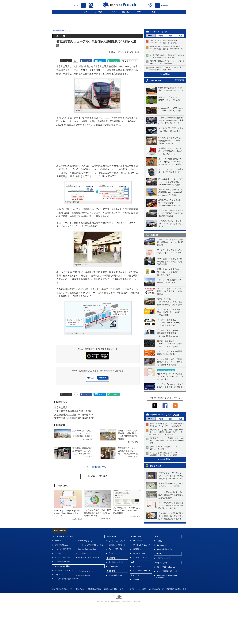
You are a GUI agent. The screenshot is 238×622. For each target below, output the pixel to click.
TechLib (136, 579)
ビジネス (98, 12)
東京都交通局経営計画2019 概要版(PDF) (74, 418)
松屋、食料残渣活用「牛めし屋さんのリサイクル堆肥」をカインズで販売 (169, 272)
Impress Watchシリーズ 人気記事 (165, 415)
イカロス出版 (136, 537)
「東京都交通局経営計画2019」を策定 (73, 411)
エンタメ (126, 12)
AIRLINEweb (137, 541)
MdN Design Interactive (141, 570)
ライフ (112, 12)
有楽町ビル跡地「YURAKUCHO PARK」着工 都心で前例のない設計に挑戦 (170, 302)
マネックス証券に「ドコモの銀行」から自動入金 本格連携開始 (169, 291)
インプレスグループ (156, 589)
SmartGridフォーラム (86, 541)
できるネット (60, 575)
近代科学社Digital (115, 575)
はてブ (101, 61)
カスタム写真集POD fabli (167, 571)
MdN (132, 562)
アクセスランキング (158, 31)
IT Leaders (59, 553)
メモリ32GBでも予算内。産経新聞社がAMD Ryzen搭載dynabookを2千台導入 (170, 192)
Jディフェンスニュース (141, 545)
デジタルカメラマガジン (64, 570)
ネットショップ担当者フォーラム (90, 545)
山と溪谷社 (111, 558)
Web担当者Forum (61, 545)
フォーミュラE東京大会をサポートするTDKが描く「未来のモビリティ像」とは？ (170, 120)
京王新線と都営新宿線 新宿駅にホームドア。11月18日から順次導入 (82, 451)
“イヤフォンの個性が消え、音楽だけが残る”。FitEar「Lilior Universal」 (170, 140)
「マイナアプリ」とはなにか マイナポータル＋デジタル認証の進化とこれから (171, 505)
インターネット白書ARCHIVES (66, 579)
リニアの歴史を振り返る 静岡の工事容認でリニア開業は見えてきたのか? (170, 495)
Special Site (155, 80)
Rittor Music (111, 537)
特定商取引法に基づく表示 (176, 589)
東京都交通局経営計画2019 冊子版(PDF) (74, 414)
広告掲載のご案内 (94, 589)
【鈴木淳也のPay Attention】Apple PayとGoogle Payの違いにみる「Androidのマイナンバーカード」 (166, 49)
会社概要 (142, 589)
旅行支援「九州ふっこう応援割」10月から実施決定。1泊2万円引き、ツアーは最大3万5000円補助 (166, 440)
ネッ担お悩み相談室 (62, 561)
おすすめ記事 (155, 466)
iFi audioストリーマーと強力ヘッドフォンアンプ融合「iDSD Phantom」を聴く (170, 182)
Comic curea (161, 545)
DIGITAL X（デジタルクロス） (89, 557)
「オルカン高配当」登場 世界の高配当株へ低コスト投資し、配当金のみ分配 (97, 513)
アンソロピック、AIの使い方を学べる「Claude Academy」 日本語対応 (126, 510)
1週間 (170, 36)
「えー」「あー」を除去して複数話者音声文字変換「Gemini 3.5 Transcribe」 (169, 333)
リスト (76, 61)
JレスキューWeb (139, 553)
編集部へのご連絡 (110, 589)
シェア (88, 61)
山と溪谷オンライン (116, 562)
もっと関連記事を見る (96, 467)
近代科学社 (111, 571)
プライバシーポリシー (128, 589)
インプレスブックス (85, 571)
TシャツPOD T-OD (116, 549)
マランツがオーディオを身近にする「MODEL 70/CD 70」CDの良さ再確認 (171, 213)
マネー (140, 12)
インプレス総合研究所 (63, 549)
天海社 (159, 541)
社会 (154, 12)
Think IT (58, 541)
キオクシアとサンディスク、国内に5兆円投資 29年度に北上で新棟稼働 (170, 312)
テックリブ (135, 575)
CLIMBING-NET (115, 566)
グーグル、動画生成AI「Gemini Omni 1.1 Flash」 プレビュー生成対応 (169, 323)
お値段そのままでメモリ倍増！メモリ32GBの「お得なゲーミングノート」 (170, 151)
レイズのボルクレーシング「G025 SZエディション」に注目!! (171, 224)
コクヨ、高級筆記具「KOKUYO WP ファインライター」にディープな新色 (170, 343)
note (115, 61)
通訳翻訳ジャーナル (140, 549)
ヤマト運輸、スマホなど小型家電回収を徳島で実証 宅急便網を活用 (169, 261)
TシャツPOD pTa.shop (166, 567)
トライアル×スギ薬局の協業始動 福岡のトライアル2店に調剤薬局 (170, 242)
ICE (156, 537)
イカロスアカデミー (140, 557)
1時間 (150, 36)
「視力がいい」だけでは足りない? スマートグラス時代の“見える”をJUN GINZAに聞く (170, 476)
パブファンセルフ (163, 558)
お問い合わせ (80, 589)
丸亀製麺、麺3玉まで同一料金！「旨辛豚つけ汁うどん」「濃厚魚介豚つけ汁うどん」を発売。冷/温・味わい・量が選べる (166, 432)
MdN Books (137, 566)
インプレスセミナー (85, 553)
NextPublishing (84, 575)
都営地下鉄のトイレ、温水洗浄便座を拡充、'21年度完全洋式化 (128, 451)
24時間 (160, 36)
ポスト (68, 61)
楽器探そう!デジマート (117, 545)
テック (84, 12)
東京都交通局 (60, 407)
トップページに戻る (98, 476)
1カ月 (180, 36)
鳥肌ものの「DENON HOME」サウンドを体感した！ (170, 100)
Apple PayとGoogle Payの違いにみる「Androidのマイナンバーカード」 (170, 376)
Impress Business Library (87, 549)
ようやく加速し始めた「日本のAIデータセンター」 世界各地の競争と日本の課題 (169, 362)
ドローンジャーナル (62, 557)
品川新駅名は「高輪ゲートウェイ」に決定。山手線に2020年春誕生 (82, 433)
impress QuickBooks (164, 549)
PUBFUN (158, 554)
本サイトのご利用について (62, 589)
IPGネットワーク (161, 563)
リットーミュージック (117, 541)
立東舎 (111, 553)
